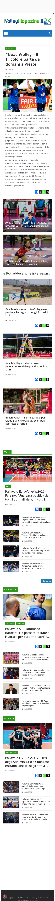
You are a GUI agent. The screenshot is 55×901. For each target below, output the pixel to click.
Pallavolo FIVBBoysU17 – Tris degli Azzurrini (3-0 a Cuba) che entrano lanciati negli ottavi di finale (27, 762)
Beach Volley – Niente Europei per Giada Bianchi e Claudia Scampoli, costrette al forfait (25, 420)
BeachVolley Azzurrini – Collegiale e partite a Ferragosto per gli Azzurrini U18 (26, 312)
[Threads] (47, 192)
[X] (40, 192)
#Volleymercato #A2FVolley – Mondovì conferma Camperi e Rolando (26, 263)
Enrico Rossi (21, 73)
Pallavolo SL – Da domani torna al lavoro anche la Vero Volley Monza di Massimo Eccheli (35, 672)
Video (8, 486)
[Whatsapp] (44, 192)
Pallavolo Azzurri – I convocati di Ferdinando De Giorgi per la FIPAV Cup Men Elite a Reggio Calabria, (35, 817)
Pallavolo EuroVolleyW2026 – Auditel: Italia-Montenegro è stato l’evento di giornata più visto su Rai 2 (33, 786)
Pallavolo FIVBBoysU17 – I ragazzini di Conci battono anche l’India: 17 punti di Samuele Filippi (35, 801)
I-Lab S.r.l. (26, 897)
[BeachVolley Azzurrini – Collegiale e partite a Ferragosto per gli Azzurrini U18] (27, 281)
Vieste (8, 76)
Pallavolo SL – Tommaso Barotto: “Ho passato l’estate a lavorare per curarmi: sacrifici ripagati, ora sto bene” (27, 633)
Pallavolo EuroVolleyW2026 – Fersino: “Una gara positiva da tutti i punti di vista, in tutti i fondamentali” (27, 495)
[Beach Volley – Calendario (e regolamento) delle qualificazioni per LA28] (27, 335)
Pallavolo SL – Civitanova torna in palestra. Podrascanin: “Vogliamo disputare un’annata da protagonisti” (35, 687)
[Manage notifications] (5, 896)
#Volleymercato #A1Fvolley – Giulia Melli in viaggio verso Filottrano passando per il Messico (27, 226)
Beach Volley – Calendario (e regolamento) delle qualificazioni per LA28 (26, 366)
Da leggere (10, 623)
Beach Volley (10, 49)
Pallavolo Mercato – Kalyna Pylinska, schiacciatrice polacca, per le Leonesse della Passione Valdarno (35, 657)
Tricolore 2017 (44, 73)
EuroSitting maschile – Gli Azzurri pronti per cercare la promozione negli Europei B (35, 703)
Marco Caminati (32, 73)
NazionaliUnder (11, 752)
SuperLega (20, 623)
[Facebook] (36, 192)
